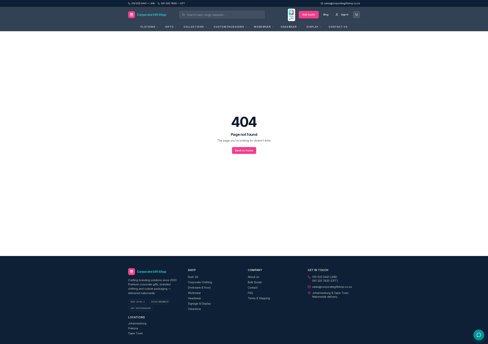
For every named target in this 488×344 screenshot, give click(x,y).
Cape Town (135, 333)
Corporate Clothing (200, 282)
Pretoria (133, 328)
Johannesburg (137, 323)
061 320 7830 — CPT (173, 3)
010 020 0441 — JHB (143, 3)
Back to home (244, 150)
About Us (253, 276)
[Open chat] (479, 335)
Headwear (194, 298)
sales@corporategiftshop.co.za (332, 286)
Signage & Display (199, 303)
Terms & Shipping (259, 298)
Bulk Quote (309, 14)
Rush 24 (193, 276)
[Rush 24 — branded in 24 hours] (291, 14)
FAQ (250, 292)
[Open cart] (356, 14)
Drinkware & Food (199, 287)
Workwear (194, 292)
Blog (325, 14)
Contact (253, 287)
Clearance (194, 308)
